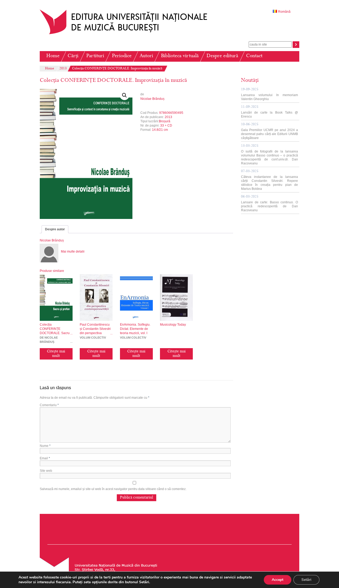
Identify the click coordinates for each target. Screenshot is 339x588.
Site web (46, 471)
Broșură (164, 121)
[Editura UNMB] (127, 34)
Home (53, 56)
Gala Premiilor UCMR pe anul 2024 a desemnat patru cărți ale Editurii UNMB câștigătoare (269, 131)
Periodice (122, 56)
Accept (277, 579)
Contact (254, 56)
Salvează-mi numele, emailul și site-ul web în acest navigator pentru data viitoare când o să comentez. (113, 489)
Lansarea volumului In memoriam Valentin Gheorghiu (269, 94)
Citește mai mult (56, 353)
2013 (63, 69)
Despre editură (222, 56)
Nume (45, 446)
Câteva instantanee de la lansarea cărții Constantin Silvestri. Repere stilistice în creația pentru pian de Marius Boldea (269, 180)
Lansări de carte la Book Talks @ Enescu (269, 111)
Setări (306, 579)
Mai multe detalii (72, 251)
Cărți (73, 56)
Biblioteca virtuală (180, 56)
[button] (124, 95)
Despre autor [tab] (55, 229)
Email (45, 458)
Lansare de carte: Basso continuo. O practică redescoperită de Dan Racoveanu (269, 203)
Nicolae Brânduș (152, 99)
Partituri (95, 56)
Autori (146, 56)
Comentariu (49, 405)
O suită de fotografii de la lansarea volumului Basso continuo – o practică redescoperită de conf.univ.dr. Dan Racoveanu (269, 154)
